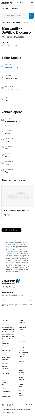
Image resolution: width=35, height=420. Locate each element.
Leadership (21, 372)
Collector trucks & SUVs (8, 331)
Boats (3, 341)
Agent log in (5, 359)
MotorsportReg (6, 396)
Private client (5, 343)
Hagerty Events (23, 347)
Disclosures (27, 409)
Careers (21, 377)
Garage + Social (6, 391)
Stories (4, 382)
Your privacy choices (11, 409)
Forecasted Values (11, 253)
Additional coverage (7, 350)
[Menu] (32, 3)
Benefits (21, 325)
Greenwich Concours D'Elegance (24, 355)
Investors (21, 384)
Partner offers (22, 327)
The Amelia (21, 350)
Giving (20, 386)
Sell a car (4, 371)
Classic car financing (7, 348)
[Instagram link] (10, 287)
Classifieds (5, 368)
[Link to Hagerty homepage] (11, 281)
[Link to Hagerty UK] (10, 404)
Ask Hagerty (22, 322)
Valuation (21, 320)
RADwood (21, 361)
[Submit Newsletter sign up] (30, 300)
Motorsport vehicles (7, 338)
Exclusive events (23, 332)
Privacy (21, 395)
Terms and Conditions (12, 305)
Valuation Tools (19, 2)
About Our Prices (10, 244)
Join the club (22, 318)
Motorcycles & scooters (8, 336)
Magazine (21, 329)
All (3, 384)
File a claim (5, 320)
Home (20, 367)
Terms (20, 398)
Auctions (4, 366)
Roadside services (23, 338)
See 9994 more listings (10, 230)
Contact (21, 381)
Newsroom (21, 379)
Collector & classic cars (8, 329)
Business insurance (7, 345)
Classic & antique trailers (8, 334)
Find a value (5, 8)
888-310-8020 (22, 341)
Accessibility (20, 409)
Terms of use (10, 412)
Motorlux (21, 358)
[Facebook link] (3, 287)
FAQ (20, 393)
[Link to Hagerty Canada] (7, 404)
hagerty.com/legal (18, 257)
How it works (5, 373)
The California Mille (23, 352)
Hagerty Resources (7, 393)
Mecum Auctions (11, 67)
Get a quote (5, 318)
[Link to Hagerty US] (3, 404)
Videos (4, 380)
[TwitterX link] (7, 287)
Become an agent (6, 357)
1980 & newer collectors (8, 327)
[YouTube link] (14, 287)
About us (21, 370)
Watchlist (15, 8)
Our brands (21, 374)
